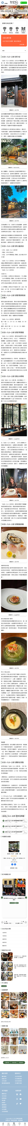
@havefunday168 (6, 1021)
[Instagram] (17, 1099)
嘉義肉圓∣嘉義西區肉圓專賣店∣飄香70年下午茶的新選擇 (20, 976)
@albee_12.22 (5, 1057)
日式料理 (12, 903)
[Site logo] (14, 2)
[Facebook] (20, 1094)
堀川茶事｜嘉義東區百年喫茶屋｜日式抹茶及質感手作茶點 (20, 966)
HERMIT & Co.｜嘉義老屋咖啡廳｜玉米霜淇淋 (20, 956)
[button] (25, 50)
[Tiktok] (17, 1103)
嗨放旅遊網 (19, 1118)
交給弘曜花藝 (7, 38)
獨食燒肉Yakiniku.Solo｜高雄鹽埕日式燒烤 (14, 899)
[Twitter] (20, 1103)
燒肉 (17, 903)
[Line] (17, 1094)
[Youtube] (20, 1099)
